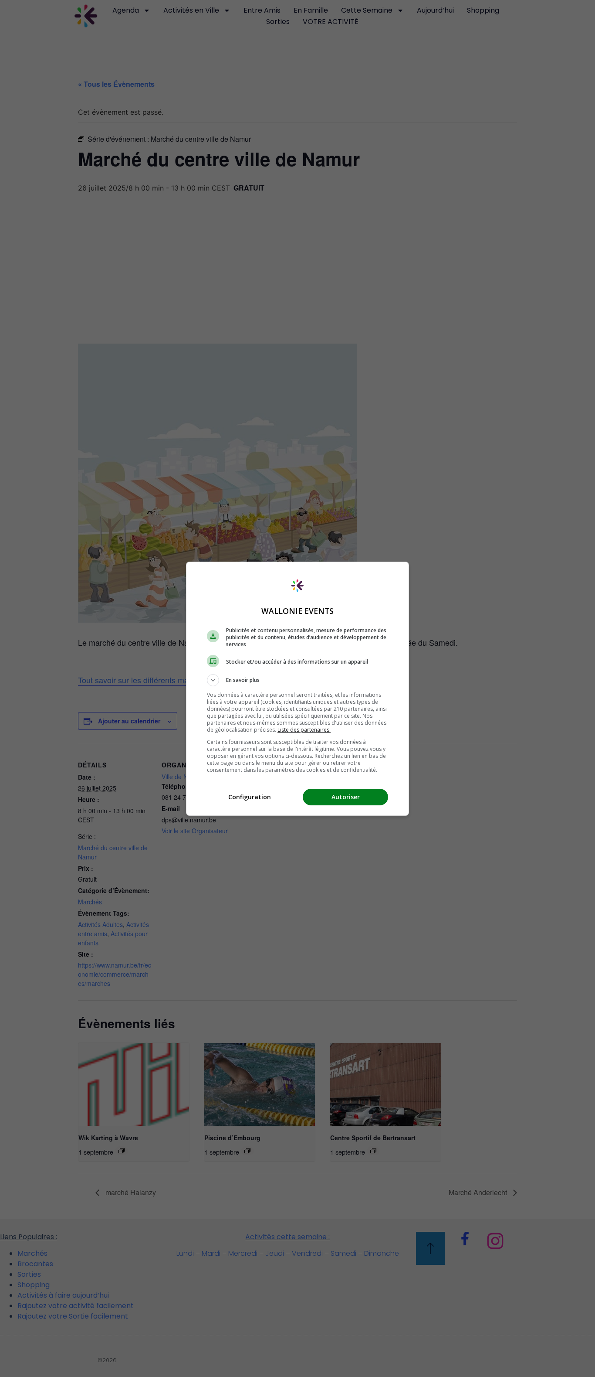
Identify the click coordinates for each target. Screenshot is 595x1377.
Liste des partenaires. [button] (304, 729)
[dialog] (297, 689)
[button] (297, 680)
